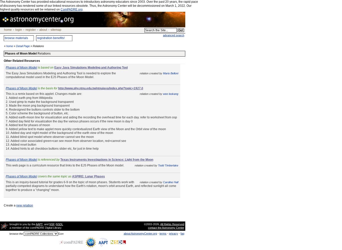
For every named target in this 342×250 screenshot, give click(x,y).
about (43, 30)
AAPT (39, 224)
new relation (24, 205)
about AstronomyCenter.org (140, 233)
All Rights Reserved (172, 224)
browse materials (16, 38)
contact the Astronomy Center (166, 227)
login (18, 30)
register (31, 30)
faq (182, 233)
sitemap (56, 30)
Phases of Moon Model (21, 67)
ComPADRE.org (72, 9)
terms (162, 233)
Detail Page (23, 46)
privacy (173, 233)
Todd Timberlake (168, 165)
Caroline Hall (170, 182)
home (8, 30)
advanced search (173, 35)
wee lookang (170, 93)
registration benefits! (51, 38)
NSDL (59, 224)
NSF (52, 224)
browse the (16, 233)
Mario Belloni (170, 73)
